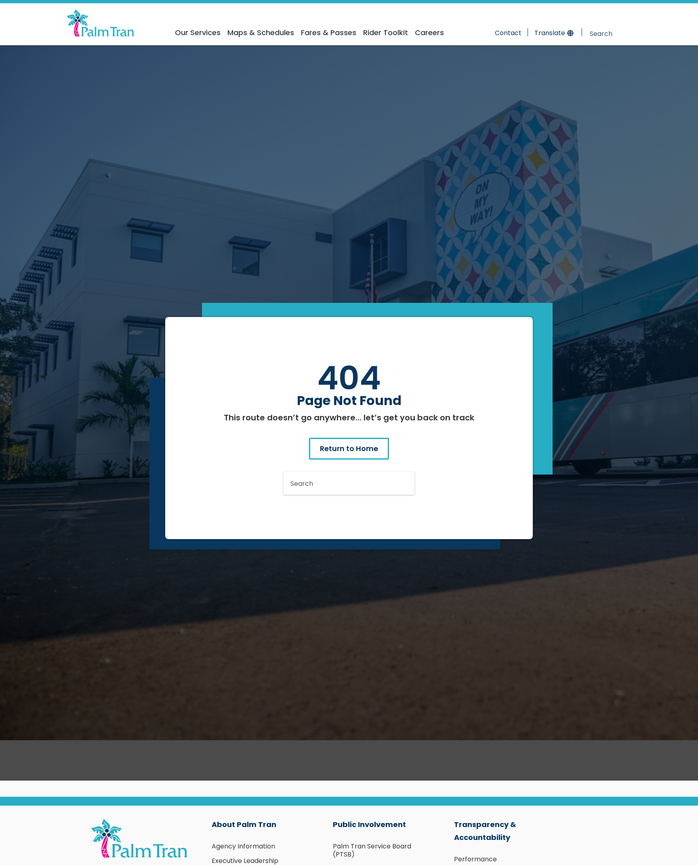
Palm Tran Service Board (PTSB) (372, 850)
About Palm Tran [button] (244, 824)
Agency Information (243, 846)
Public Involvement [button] (369, 824)
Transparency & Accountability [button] (485, 830)
